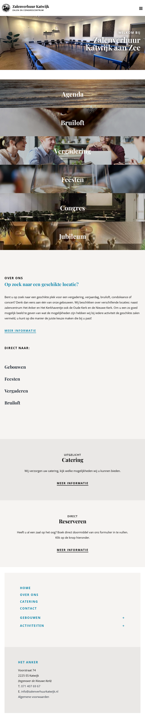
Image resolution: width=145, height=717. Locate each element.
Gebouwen (15, 367)
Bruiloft (12, 403)
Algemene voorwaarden (33, 697)
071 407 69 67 (30, 686)
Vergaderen (16, 391)
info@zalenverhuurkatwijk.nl (39, 691)
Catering (29, 601)
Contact (28, 608)
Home (25, 588)
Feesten (12, 379)
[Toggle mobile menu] (141, 8)
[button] (72, 618)
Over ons (29, 595)
